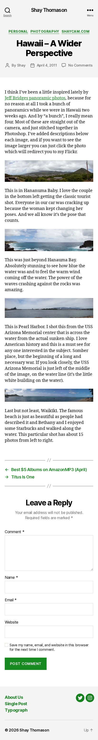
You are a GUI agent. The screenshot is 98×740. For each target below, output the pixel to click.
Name (11, 577)
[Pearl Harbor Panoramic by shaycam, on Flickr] (49, 308)
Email (11, 600)
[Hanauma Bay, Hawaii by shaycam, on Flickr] (49, 171)
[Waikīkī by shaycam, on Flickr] (49, 395)
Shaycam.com (76, 31)
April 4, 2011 (47, 65)
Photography (44, 31)
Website (11, 622)
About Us (14, 697)
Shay (21, 65)
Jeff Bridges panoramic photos (35, 98)
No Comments (80, 65)
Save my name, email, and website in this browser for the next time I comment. (49, 647)
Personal (18, 31)
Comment (14, 532)
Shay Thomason (49, 10)
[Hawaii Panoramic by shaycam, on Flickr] (49, 240)
